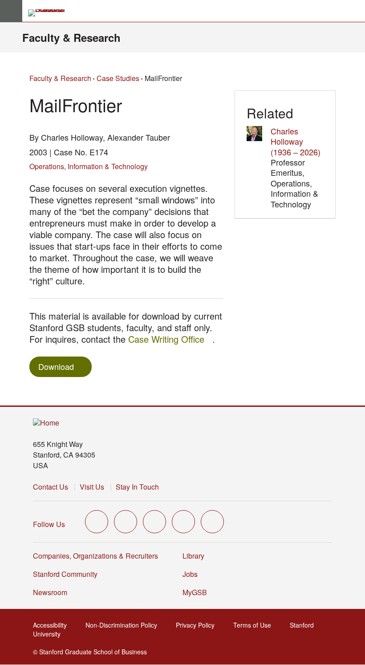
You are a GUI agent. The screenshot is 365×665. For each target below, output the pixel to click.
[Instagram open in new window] (154, 521)
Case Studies (118, 78)
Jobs (190, 574)
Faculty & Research (71, 37)
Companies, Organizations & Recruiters (95, 556)
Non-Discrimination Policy (123, 624)
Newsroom (50, 592)
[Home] (46, 423)
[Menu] (11, 11)
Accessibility (52, 624)
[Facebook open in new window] (125, 521)
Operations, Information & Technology (88, 166)
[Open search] (355, 11)
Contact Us (50, 487)
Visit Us (92, 487)
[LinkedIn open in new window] (212, 521)
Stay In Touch (137, 487)
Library (193, 556)
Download (56, 366)
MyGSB (197, 592)
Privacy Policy (198, 624)
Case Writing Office (170, 338)
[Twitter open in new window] (96, 521)
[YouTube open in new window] (183, 521)
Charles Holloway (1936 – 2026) (295, 141)
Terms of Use (254, 624)
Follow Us (49, 524)
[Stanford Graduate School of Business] (50, 12)
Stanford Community (65, 574)
